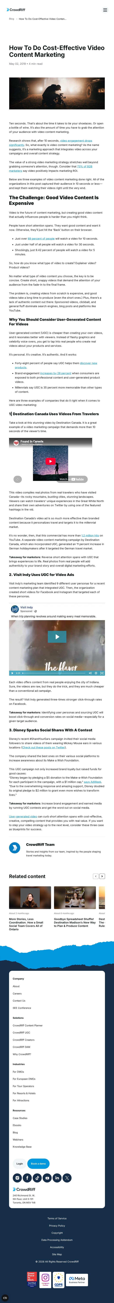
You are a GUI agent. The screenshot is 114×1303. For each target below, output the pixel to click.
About (16, 986)
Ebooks (17, 1125)
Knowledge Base (22, 1146)
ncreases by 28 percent (56, 373)
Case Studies (20, 1118)
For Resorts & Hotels (24, 1093)
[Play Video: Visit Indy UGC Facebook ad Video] (57, 637)
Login (19, 1163)
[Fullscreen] (102, 673)
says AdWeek (92, 781)
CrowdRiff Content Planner (28, 1025)
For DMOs (18, 1071)
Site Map (57, 1254)
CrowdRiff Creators (23, 1039)
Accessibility (57, 1247)
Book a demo (38, 1163)
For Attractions (21, 1100)
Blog (15, 1132)
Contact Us (19, 1000)
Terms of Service (57, 1218)
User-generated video (23, 816)
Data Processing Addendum (57, 1239)
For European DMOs (24, 1079)
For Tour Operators (23, 1086)
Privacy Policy (57, 1225)
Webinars (18, 1139)
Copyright (57, 1232)
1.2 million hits (90, 535)
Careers (17, 993)
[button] (102, 876)
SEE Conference (22, 1008)
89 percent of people (41, 238)
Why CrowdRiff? (22, 1054)
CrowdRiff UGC (21, 1032)
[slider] (54, 673)
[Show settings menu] (96, 673)
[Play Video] (12, 673)
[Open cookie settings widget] (5, 1298)
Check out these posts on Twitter (43, 747)
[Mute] (90, 673)
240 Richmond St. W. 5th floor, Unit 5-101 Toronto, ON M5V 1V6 (24, 1199)
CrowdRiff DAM (21, 1047)
